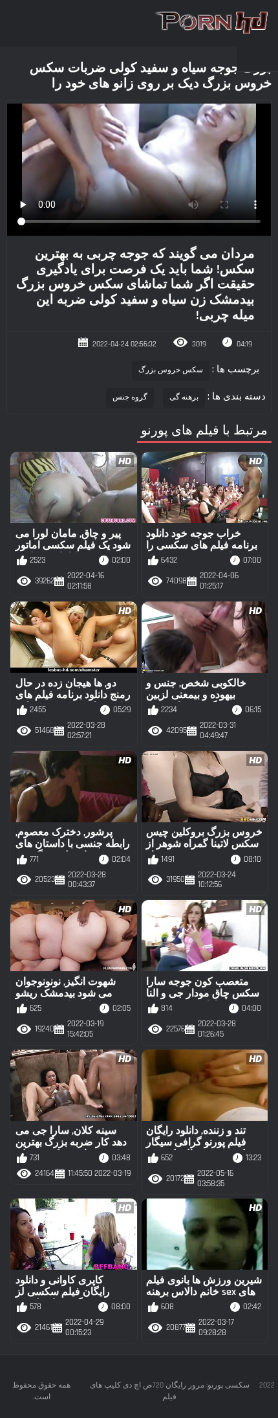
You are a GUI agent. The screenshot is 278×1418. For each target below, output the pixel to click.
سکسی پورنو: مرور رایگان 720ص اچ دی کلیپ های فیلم (170, 1391)
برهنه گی (183, 397)
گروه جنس (129, 397)
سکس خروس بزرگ (171, 370)
